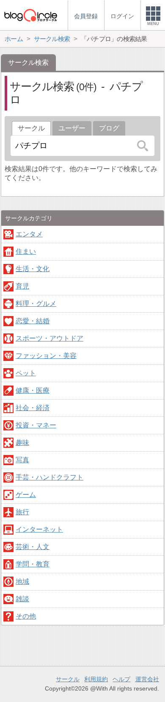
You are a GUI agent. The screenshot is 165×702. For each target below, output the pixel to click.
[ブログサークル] (30, 15)
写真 (22, 459)
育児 (22, 286)
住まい (26, 251)
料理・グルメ (36, 303)
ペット (26, 373)
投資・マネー (36, 425)
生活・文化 (33, 268)
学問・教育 (33, 564)
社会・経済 (33, 407)
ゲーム (26, 494)
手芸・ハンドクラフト (49, 477)
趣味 (22, 442)
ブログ (109, 128)
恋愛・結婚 (33, 321)
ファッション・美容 (46, 355)
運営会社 (147, 679)
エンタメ (29, 234)
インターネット (39, 529)
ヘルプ (121, 679)
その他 (26, 616)
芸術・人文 (33, 546)
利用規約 (96, 679)
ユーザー (71, 128)
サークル (68, 679)
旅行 (22, 512)
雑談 (22, 598)
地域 (22, 581)
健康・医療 (33, 390)
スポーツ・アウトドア (49, 338)
